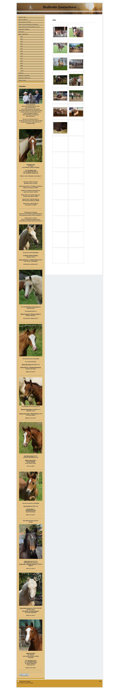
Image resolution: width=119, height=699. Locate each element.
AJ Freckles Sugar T (34, 611)
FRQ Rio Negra (34, 413)
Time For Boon (27, 506)
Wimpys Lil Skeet (35, 314)
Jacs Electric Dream (29, 456)
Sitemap (28, 681)
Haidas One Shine (30, 653)
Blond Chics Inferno (27, 364)
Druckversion (22, 681)
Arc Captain (25, 611)
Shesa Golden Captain (25, 608)
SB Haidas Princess (31, 564)
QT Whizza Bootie (34, 259)
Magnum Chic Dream (24, 413)
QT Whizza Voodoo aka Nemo (30, 255)
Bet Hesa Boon (30, 509)
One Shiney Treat (32, 170)
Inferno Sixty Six (24, 367)
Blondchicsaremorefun (35, 367)
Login (100, 681)
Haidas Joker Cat (28, 561)
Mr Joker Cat (22, 564)
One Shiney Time (30, 164)
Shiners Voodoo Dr (23, 259)
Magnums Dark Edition (26, 409)
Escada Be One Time (31, 171)
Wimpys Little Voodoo (33, 306)
